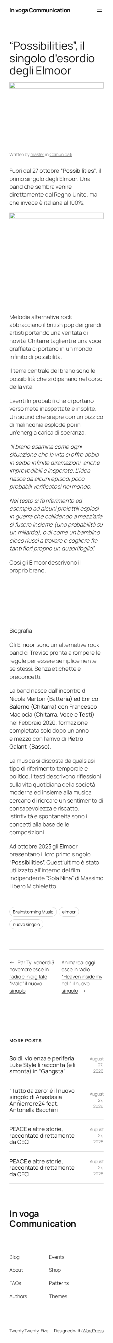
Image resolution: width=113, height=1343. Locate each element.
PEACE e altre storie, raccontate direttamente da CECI (42, 1135)
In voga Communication (39, 10)
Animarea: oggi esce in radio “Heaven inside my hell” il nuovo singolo (82, 976)
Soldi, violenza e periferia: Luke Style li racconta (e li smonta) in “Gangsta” (42, 1064)
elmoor (69, 912)
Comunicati (61, 154)
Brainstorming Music (33, 912)
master (37, 154)
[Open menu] (100, 10)
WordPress (93, 1331)
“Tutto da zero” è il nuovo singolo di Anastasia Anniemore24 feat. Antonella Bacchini (41, 1100)
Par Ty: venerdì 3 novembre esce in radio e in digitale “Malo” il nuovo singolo (31, 976)
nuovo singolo (26, 924)
